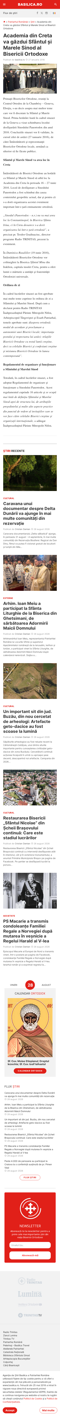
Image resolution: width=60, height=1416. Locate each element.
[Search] (55, 4)
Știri (33, 21)
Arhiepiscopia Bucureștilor (16, 1358)
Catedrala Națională (13, 1352)
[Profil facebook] (37, 13)
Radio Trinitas (10, 1332)
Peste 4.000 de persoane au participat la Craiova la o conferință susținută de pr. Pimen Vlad (28, 1164)
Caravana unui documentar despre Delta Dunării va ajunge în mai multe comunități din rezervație (29, 513)
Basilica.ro (30, 4)
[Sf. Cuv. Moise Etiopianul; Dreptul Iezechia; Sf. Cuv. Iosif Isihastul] (30, 1027)
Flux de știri (10, 13)
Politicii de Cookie (33, 1398)
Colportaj (8, 1362)
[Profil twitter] (41, 13)
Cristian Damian (22, 529)
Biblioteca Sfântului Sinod (16, 1355)
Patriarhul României (18, 21)
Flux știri (30, 1177)
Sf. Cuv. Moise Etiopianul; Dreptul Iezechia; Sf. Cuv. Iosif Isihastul (28, 1063)
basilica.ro (20, 59)
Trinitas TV (8, 1338)
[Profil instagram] (46, 13)
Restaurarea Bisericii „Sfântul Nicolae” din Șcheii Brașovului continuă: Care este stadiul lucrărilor (24, 828)
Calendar (30, 993)
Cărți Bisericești (11, 1365)
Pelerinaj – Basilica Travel (16, 1345)
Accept (9, 1410)
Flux (12, 1086)
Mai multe (48, 1410)
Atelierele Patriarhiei (13, 1348)
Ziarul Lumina (10, 1335)
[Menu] (4, 4)
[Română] (55, 13)
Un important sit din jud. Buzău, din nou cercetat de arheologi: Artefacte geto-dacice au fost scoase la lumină (27, 721)
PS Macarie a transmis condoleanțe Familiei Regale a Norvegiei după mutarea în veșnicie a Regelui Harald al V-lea (27, 931)
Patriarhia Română (12, 1342)
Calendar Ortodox (30, 1071)
